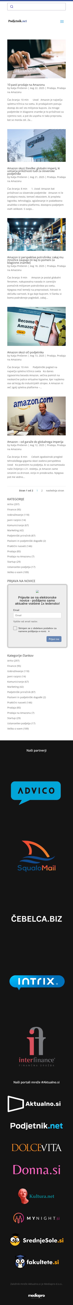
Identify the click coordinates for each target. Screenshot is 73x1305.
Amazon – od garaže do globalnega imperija (35, 442)
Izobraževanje (15, 514)
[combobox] (36, 6)
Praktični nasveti (16, 546)
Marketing (13, 530)
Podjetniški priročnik (19, 535)
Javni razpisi (14, 520)
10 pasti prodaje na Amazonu (26, 85)
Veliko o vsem (15, 572)
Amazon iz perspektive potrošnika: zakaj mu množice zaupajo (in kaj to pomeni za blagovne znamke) (35, 260)
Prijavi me (54, 639)
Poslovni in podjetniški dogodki (24, 540)
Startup (11, 561)
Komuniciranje (15, 525)
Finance (11, 509)
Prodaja (51, 88)
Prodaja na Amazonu (19, 556)
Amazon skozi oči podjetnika (25, 352)
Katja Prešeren (19, 88)
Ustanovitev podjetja (19, 567)
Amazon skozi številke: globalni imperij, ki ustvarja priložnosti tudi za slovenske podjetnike (33, 171)
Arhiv (10, 504)
